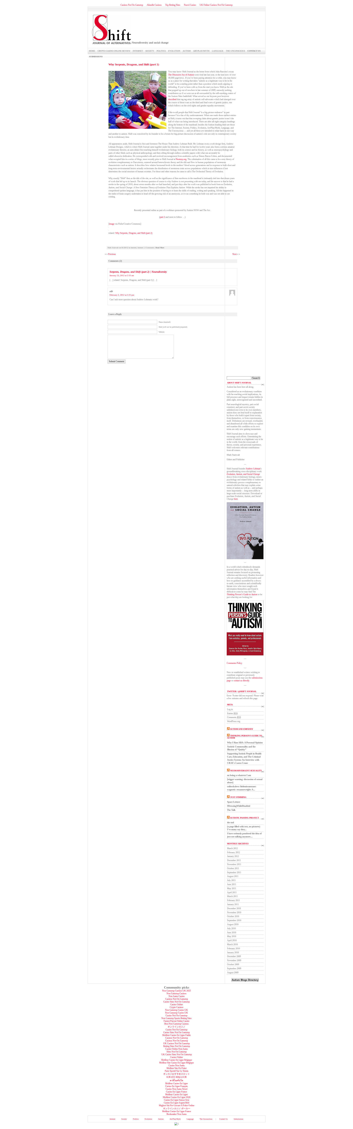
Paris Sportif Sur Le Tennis (176, 1071)
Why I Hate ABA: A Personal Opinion (245, 742)
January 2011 (233, 904)
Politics (161, 51)
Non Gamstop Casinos (176, 993)
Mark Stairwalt (113, 248)
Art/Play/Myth (201, 51)
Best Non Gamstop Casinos (176, 1023)
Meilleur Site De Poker (177, 1068)
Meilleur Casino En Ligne (176, 1083)
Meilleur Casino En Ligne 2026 (176, 1097)
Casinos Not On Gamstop (131, 5)
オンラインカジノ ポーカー (176, 1108)
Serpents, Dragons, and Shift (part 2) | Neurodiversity (138, 271)
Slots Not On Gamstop (177, 1051)
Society (149, 51)
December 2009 (234, 956)
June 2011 (231, 884)
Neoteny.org (181, 159)
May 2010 (231, 936)
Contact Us (254, 51)
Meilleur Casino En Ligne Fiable (176, 1035)
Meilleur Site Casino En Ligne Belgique (176, 1062)
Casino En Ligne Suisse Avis (176, 1100)
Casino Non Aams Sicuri (176, 1089)
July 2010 (231, 928)
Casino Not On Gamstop (176, 1015)
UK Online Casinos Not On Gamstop (216, 5)
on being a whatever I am (239, 775)
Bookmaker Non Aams (177, 1114)
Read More (160, 248)
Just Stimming (238, 797)
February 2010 (233, 948)
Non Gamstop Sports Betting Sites (176, 1018)
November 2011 (234, 864)
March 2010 (232, 944)
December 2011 (234, 860)
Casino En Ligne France (176, 1091)
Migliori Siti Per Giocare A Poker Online (176, 1105)
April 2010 (232, 940)
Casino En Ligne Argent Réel (176, 1102)
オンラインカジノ (176, 1026)
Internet (138, 51)
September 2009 (234, 968)
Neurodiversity (111, 29)
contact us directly (241, 680)
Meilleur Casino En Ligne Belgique (176, 1060)
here (236, 499)
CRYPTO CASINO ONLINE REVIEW (114, 51)
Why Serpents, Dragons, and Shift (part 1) (133, 64)
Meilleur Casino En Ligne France (176, 1111)
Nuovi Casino (190, 5)
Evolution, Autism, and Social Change (243, 474)
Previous (112, 254)
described (172, 99)
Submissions (96, 56)
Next (234, 254)
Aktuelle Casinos (154, 5)
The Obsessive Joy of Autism (181, 74)
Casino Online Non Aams (176, 1049)
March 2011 (232, 896)
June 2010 (231, 932)
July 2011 (231, 880)
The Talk (231, 810)
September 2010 (234, 920)
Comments (234, 717)
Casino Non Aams (177, 1065)
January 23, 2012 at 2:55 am (122, 275)
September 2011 (234, 872)
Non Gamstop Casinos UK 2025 (176, 990)
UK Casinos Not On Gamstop (176, 1043)
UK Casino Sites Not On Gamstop (176, 1054)
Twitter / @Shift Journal (241, 691)
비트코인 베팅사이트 (176, 1077)
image (111, 224)
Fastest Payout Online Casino (176, 1021)
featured (133, 248)
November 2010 (234, 912)
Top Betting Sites (172, 5)
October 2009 (233, 964)
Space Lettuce (233, 802)
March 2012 (232, 848)
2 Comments (149, 248)
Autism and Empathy (241, 729)
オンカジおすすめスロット (176, 1074)
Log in (230, 709)
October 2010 (233, 916)
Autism (187, 51)
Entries (232, 713)
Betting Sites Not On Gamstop (176, 1046)
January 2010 (233, 952)
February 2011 (233, 900)
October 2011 (233, 868)
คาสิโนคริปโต (176, 1080)
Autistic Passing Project (244, 818)
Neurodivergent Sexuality (246, 770)
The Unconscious (235, 51)
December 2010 (234, 908)
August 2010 (232, 924)
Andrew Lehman (253, 468)
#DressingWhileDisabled (238, 806)
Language (217, 51)
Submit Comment (116, 361)
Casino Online (176, 1004)
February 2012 (233, 852)
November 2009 (234, 960)
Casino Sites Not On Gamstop (176, 1001)
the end (230, 822)
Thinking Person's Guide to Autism (242, 594)
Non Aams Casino (177, 996)
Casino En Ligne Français (176, 1086)
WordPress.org (233, 721)
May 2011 (231, 888)
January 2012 (233, 856)
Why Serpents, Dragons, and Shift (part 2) (133, 233)
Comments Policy (234, 663)
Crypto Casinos (176, 1007)
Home (92, 51)
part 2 (162, 217)
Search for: (231, 375)
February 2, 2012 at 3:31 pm (122, 295)
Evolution (174, 51)
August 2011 (232, 876)
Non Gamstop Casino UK (176, 1010)
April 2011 (232, 892)
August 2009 (232, 972)
